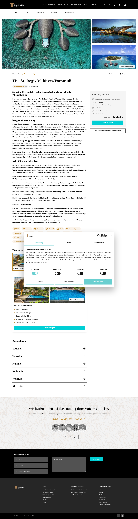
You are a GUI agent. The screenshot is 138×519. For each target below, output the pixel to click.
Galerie (54, 12)
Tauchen (45, 499)
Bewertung (69, 12)
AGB (100, 494)
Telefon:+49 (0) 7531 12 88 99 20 (69, 419)
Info (16, 12)
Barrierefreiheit (103, 502)
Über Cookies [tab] (99, 242)
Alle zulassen (98, 282)
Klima (44, 502)
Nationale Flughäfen (48, 492)
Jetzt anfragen (49, 328)
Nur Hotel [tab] (105, 95)
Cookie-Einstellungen (105, 504)
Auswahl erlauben (69, 282)
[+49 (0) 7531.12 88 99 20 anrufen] (114, 4)
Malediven (75, 5)
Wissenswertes (47, 497)
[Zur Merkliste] (103, 4)
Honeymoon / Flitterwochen (79, 490)
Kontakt (94, 5)
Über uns (101, 490)
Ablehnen (40, 282)
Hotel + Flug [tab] (96, 95)
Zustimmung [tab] (38, 243)
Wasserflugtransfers (48, 494)
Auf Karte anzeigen (30, 74)
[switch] (58, 273)
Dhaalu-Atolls (48, 101)
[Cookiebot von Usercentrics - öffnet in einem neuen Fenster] (98, 235)
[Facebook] (120, 4)
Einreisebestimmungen (49, 490)
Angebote (62, 5)
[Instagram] (125, 4)
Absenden (96, 459)
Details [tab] (69, 242)
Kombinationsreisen (76, 494)
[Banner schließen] (111, 236)
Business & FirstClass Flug (78, 492)
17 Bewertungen (33, 86)
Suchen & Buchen (48, 5)
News (86, 5)
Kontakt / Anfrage (69, 437)
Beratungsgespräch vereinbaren (109, 130)
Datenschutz (102, 497)
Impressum (102, 499)
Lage (27, 12)
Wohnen (40, 12)
